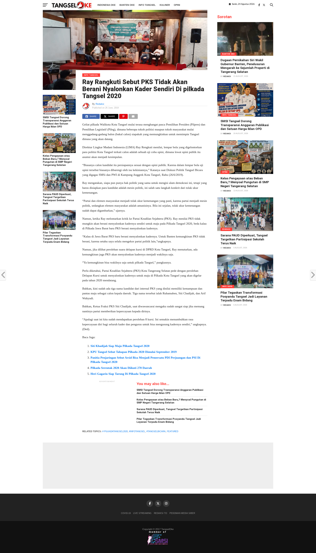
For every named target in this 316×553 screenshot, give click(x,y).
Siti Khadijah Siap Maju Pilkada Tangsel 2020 (120, 346)
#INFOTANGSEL (137, 431)
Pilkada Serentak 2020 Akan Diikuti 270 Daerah (121, 367)
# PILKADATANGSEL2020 (115, 431)
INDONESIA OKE (106, 5)
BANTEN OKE (127, 5)
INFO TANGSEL (147, 5)
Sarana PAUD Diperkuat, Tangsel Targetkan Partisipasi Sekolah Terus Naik (58, 199)
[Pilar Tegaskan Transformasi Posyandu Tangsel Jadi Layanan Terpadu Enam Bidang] (59, 229)
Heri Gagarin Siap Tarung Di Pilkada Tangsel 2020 (123, 373)
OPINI (177, 5)
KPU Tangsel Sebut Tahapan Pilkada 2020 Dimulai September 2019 (134, 351)
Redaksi (100, 104)
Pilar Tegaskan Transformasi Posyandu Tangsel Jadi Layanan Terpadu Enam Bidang (57, 237)
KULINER (165, 5)
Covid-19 (126, 513)
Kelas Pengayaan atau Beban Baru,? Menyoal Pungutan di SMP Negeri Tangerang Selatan (57, 160)
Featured (172, 431)
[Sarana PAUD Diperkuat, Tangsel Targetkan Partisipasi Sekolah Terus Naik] (59, 190)
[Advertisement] (107, 404)
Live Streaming (142, 513)
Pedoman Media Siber (182, 513)
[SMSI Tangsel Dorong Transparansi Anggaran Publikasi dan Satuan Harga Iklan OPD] (59, 113)
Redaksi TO (160, 513)
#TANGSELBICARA (156, 431)
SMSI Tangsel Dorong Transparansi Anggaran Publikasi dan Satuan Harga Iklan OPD (57, 122)
